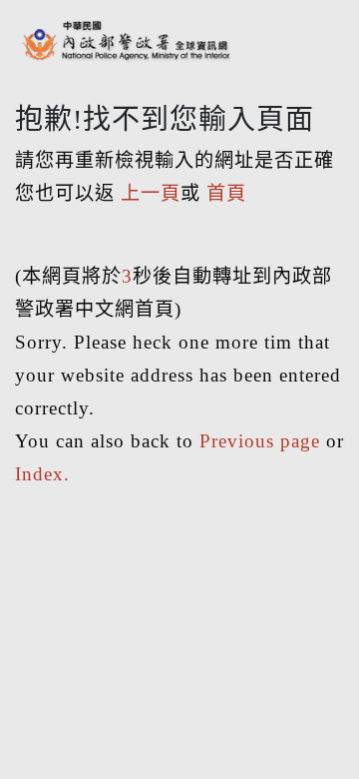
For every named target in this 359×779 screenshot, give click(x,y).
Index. (42, 473)
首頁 (226, 193)
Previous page (259, 440)
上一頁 (150, 193)
